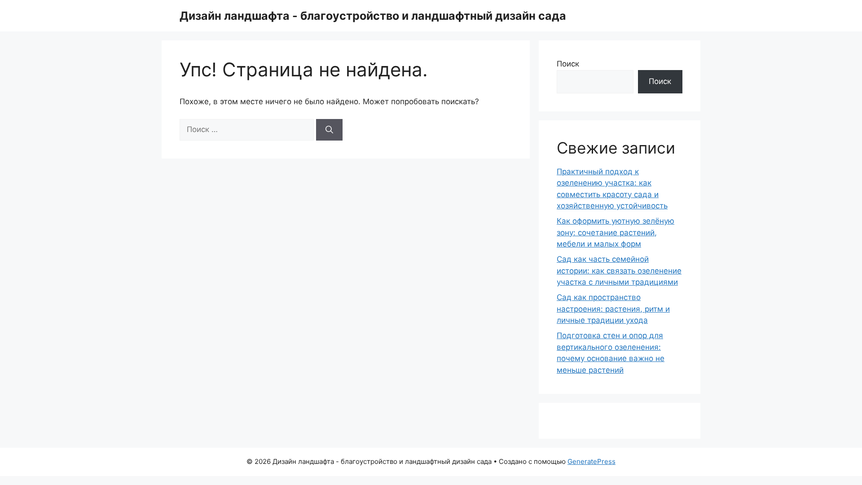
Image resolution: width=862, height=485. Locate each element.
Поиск (568, 63)
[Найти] (329, 130)
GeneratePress (591, 461)
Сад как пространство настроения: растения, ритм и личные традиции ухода (613, 309)
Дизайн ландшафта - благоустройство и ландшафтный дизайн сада (373, 15)
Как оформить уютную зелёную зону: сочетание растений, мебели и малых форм (615, 232)
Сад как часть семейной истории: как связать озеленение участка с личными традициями (619, 271)
